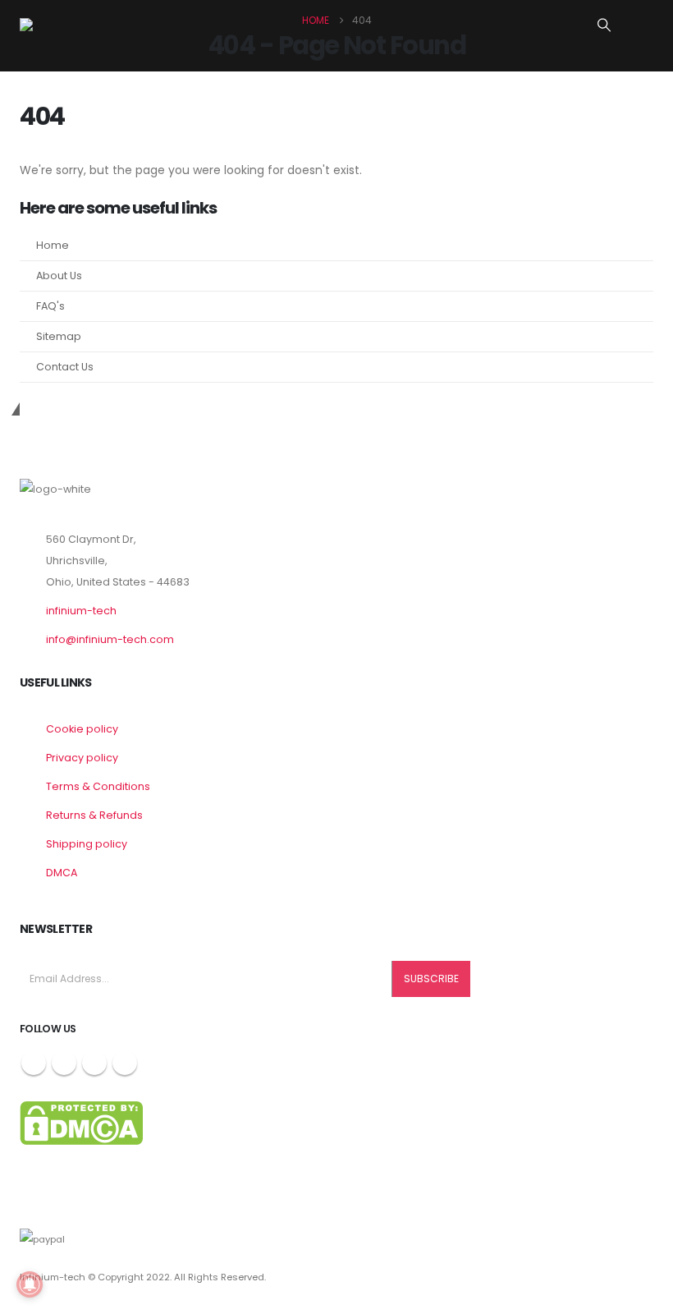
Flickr (124, 1062)
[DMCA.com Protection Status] (81, 1122)
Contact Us (65, 367)
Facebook (33, 1062)
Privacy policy (82, 758)
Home (52, 245)
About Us (59, 276)
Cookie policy (82, 729)
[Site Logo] (69, 24)
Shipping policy (86, 844)
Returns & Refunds (94, 815)
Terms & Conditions (98, 786)
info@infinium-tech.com (110, 639)
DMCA (61, 873)
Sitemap (58, 336)
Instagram (94, 1062)
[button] (604, 25)
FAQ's (50, 306)
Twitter (64, 1062)
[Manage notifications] (29, 1284)
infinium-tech (81, 611)
